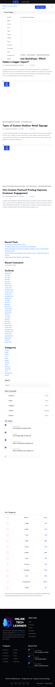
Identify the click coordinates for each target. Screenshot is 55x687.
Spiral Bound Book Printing (43, 55)
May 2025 (7, 302)
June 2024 (7, 317)
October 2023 (8, 334)
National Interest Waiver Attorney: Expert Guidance (17, 257)
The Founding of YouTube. (42, 652)
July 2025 (7, 300)
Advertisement (32, 633)
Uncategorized (10, 55)
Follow (46, 395)
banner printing (6, 122)
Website (9, 58)
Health (8, 31)
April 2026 (7, 281)
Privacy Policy (48, 683)
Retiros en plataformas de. (41, 666)
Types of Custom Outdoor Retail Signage (25, 125)
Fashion (9, 24)
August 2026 (8, 273)
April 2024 (7, 321)
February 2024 (8, 325)
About (30, 622)
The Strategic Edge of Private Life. (22, 436)
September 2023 (9, 336)
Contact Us (31, 624)
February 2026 (8, 285)
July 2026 (7, 275)
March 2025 (8, 306)
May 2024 (7, 319)
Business (9, 17)
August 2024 (8, 313)
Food (8, 27)
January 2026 (8, 288)
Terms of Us (40, 683)
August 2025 (8, 298)
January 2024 (8, 327)
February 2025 (8, 308)
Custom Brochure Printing (19, 186)
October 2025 (8, 294)
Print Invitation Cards (27, 122)
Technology (10, 48)
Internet (9, 34)
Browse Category (9, 12)
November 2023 (9, 331)
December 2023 (9, 329)
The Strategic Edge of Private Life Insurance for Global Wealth (20, 246)
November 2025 (9, 292)
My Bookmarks (32, 636)
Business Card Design (15, 122)
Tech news (9, 45)
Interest (31, 627)
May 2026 (7, 279)
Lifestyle (9, 38)
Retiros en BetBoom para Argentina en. (23, 451)
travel (8, 51)
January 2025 (8, 311)
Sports (8, 41)
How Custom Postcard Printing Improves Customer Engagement (25, 191)
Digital (8, 20)
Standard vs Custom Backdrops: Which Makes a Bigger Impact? (24, 60)
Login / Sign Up (40, 7)
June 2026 (7, 277)
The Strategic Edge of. (41, 659)
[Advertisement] (27, 228)
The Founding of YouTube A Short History (15, 244)
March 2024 (8, 323)
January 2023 (8, 342)
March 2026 (8, 283)
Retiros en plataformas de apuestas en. (23, 443)
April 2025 (7, 304)
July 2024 (7, 315)
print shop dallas (31, 55)
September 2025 (9, 296)
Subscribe (46, 410)
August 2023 (8, 338)
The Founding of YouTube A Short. (22, 428)
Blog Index (31, 630)
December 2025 (9, 290)
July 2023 (7, 340)
